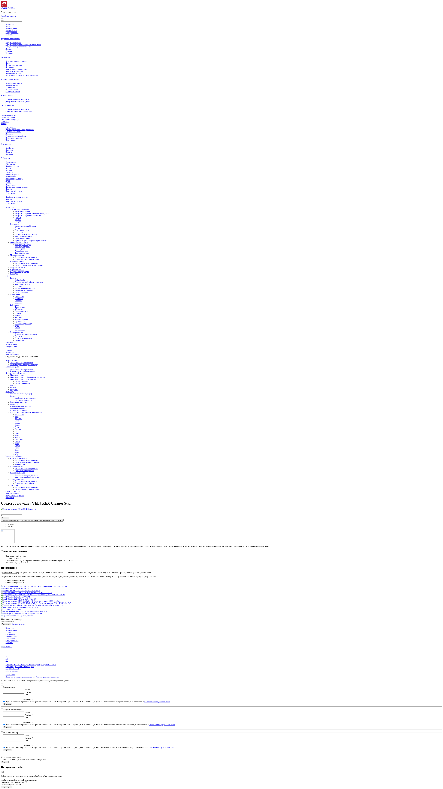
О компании (6, 144)
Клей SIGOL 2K (25, 589)
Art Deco (18, 419)
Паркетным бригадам (14, 191)
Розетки (9, 51)
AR (7, 661)
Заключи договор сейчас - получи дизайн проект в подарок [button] (42, 520)
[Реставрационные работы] (14, 611)
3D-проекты (10, 164)
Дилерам (9, 189)
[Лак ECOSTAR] (9, 597)
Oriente (17, 442)
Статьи (8, 183)
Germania (18, 429)
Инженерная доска (13, 85)
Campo (17, 423)
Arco (16, 417)
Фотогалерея (11, 162)
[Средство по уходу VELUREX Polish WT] (20, 603)
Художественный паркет (10, 39)
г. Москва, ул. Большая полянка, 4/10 (20, 667)
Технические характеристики (17, 99)
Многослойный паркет (10, 79)
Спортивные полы (8, 115)
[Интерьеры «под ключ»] (13, 613)
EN (7, 659)
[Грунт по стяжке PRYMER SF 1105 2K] (19, 586)
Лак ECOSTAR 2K (28, 599)
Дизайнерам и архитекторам (17, 187)
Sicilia (17, 450)
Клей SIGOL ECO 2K (31, 591)
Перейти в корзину (8, 16)
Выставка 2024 (21, 464)
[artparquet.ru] (6, 647)
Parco (17, 444)
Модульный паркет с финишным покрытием (23, 45)
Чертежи (9, 170)
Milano (17, 435)
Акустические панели (14, 71)
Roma (17, 448)
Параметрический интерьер (16, 69)
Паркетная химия (8, 117)
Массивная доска (7, 96)
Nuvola (17, 437)
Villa (16, 454)
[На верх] (2, 683)
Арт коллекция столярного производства (22, 75)
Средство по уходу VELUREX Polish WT (55, 603)
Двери (8, 63)
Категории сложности (23, 400)
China (17, 427)
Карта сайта (10, 675)
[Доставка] (7, 609)
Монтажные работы (13, 132)
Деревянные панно (13, 73)
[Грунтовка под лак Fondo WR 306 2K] (18, 595)
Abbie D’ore (19, 415)
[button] (2, 18)
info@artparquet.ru (12, 671)
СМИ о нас (10, 148)
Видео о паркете (12, 174)
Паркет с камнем (21, 381)
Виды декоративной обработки (27, 462)
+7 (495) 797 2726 (12, 669)
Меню (8, 26)
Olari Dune (19, 440)
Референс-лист (11, 31)
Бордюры (9, 53)
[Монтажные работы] (11, 607)
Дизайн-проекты (12, 166)
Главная (9, 350)
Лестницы (10, 67)
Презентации (11, 177)
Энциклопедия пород (14, 179)
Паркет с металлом (22, 383)
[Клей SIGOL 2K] (10, 589)
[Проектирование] (10, 616)
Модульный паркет (13, 43)
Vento (17, 452)
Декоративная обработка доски (18, 102)
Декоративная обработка (24, 471)
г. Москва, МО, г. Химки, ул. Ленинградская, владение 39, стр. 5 (31, 665)
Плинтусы (5, 122)
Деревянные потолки (14, 65)
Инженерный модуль (14, 83)
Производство (11, 29)
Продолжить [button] (6, 624)
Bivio (17, 421)
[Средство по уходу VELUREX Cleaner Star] (18, 509)
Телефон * (29, 692)
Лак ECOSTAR (24, 597)
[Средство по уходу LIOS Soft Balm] (17, 601)
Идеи (8, 181)
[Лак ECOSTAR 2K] (11, 599)
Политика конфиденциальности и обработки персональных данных (32, 677)
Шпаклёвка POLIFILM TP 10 (40, 593)
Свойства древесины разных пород (19, 111)
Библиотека (5, 158)
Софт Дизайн (11, 128)
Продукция (10, 24)
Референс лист (11, 346)
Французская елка (13, 92)
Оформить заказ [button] (18, 624)
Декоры (9, 49)
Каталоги (9, 172)
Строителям (10, 193)
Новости (9, 152)
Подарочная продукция (10, 120)
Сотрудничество (12, 33)
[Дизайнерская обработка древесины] (18, 605)
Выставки (9, 150)
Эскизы (9, 168)
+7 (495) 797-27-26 (8, 8)
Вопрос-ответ (11, 185)
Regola (17, 446)
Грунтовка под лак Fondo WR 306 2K (50, 595)
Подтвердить (6, 787)
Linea (17, 433)
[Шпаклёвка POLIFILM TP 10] (15, 593)
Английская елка (12, 90)
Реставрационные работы (16, 136)
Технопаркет (11, 87)
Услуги (3, 124)
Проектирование (12, 140)
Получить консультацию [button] (10, 520)
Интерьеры (5, 57)
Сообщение (28, 699)
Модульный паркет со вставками (18, 47)
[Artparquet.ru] (4, 6)
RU (7, 657)
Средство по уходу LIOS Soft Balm (47, 601)
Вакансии (9, 154)
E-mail (27, 695)
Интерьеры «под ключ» (15, 138)
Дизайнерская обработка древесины (20, 130)
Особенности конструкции (25, 398)
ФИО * (27, 690)
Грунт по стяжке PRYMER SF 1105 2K (52, 586)
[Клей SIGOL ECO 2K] (12, 591)
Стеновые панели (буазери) (16, 61)
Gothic (17, 431)
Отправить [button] (7, 704)
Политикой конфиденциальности (157, 702)
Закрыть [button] (5, 762)
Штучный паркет (8, 105)
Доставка (9, 134)
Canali (17, 425)
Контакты (9, 35)
